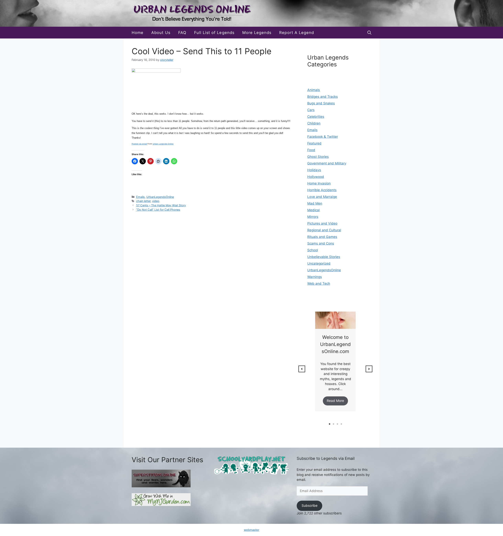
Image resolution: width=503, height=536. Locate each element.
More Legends (257, 32)
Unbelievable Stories (323, 257)
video (155, 201)
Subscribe (310, 506)
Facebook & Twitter (322, 137)
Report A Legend (296, 32)
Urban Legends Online (163, 144)
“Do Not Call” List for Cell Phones (158, 209)
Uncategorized (318, 263)
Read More (335, 401)
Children (313, 123)
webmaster (251, 530)
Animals (313, 90)
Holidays (314, 170)
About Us (160, 32)
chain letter (143, 201)
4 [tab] (341, 424)
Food (311, 150)
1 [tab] (329, 424)
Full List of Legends (214, 32)
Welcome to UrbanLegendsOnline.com (335, 344)
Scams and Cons (320, 243)
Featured (314, 143)
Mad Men (314, 203)
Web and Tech (318, 283)
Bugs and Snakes (321, 103)
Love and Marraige (322, 197)
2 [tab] (333, 424)
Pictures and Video (322, 223)
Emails (140, 196)
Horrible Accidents (322, 190)
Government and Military (326, 163)
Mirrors (312, 217)
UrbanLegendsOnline (160, 196)
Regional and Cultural (324, 230)
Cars (311, 110)
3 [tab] (337, 424)
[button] (369, 32)
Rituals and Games (322, 237)
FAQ (182, 32)
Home (137, 32)
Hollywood (315, 177)
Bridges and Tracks (322, 97)
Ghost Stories (318, 157)
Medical (313, 210)
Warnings (314, 277)
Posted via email (139, 144)
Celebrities (315, 117)
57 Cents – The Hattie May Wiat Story (161, 205)
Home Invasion (319, 183)
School (312, 250)
